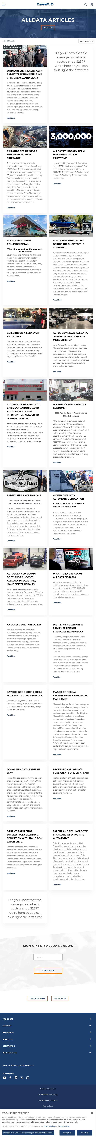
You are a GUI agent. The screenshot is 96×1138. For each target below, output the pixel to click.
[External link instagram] (28, 1078)
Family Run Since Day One (24, 495)
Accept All (67, 1133)
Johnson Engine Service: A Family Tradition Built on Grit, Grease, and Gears (24, 74)
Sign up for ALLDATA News (16, 1065)
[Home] (45, 4)
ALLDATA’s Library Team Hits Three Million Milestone (69, 155)
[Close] (92, 1113)
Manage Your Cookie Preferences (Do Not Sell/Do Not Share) (28, 1133)
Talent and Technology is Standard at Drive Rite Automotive (70, 835)
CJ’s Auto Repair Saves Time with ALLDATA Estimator (22, 155)
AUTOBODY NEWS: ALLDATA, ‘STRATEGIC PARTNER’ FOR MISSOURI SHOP (70, 336)
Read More (11, 118)
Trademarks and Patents (48, 1100)
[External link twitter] (22, 1078)
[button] (4, 4)
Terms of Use (48, 1106)
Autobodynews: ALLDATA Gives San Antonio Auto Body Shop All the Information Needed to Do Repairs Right (23, 411)
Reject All (84, 1133)
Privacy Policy (49, 1126)
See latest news (37, 998)
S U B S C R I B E (48, 970)
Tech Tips (48, 28)
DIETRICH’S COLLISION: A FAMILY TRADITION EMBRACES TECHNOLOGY (68, 628)
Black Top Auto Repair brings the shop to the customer (68, 244)
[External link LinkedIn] (16, 1078)
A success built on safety (24, 624)
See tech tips (60, 998)
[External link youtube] (5, 1078)
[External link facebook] (11, 1078)
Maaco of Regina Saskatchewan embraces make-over (70, 695)
